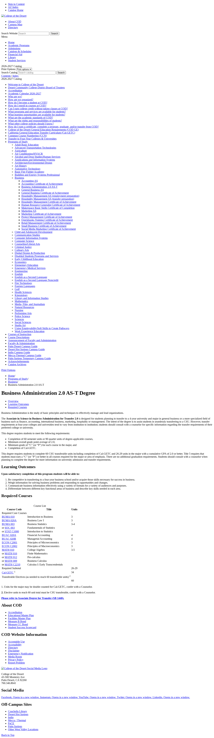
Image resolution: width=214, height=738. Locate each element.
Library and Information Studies (31, 298)
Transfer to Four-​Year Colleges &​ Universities (32, 138)
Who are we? (15, 96)
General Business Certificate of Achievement (45, 192)
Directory (13, 27)
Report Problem (16, 662)
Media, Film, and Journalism (30, 304)
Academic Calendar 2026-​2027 (24, 93)
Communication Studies (27, 235)
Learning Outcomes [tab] (18, 404)
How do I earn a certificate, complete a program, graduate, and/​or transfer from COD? (53, 126)
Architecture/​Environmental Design (33, 162)
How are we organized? (20, 99)
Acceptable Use (16, 641)
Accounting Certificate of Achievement (42, 183)
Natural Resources (24, 307)
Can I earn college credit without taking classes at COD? (38, 108)
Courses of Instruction (19, 334)
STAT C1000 (12, 531)
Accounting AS (29, 180)
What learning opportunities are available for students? (36, 114)
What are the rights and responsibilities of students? (35, 120)
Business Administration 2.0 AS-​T (39, 186)
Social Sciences (23, 322)
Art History (21, 165)
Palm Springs (15, 726)
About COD (14, 21)
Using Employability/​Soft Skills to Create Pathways (42, 328)
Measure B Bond (17, 621)
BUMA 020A (9, 520)
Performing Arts (23, 313)
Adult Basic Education (27, 144)
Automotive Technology (27, 168)
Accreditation (15, 90)
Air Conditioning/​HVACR (29, 153)
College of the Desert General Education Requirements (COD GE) (43, 129)
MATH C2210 (12, 564)
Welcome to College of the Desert (26, 84)
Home (11, 42)
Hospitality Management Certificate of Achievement (48, 201)
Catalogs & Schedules (19, 51)
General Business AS (32, 189)
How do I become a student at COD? (27, 102)
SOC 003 (10, 527)
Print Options (8, 69)
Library (12, 57)
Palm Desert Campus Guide (22, 346)
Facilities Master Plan (19, 618)
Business (19, 177)
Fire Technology (23, 283)
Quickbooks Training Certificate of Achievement (47, 220)
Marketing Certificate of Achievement (41, 214)
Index (16, 75)
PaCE (11, 723)
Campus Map (15, 24)
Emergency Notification (20, 653)
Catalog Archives (17, 364)
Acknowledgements (18, 361)
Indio (11, 717)
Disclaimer (13, 650)
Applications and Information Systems (35, 159)
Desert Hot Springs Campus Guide (26, 349)
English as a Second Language (31, 277)
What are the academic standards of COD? (30, 117)
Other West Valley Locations (23, 729)
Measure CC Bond (18, 624)
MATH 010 (8, 549)
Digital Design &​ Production (30, 253)
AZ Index (13, 7)
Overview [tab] (13, 401)
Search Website (9, 33)
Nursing (19, 310)
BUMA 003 (8, 524)
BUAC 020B (9, 538)
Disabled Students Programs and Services (37, 256)
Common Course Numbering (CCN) (27, 135)
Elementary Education (26, 265)
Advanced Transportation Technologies (35, 147)
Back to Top (7, 735)
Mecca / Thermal (17, 720)
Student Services (17, 60)
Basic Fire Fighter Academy (29, 171)
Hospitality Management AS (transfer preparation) (47, 198)
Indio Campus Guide (19, 352)
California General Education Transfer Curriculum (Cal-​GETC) (41, 132)
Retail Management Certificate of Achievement (46, 223)
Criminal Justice (23, 247)
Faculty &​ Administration (21, 343)
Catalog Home (15, 10)
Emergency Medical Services (30, 268)
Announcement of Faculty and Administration (32, 340)
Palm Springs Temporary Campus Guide (29, 358)
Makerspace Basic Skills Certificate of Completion (48, 207)
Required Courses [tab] (17, 407)
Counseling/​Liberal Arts (27, 244)
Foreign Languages (25, 286)
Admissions (14, 48)
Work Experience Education (29, 331)
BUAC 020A (9, 535)
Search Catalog (9, 72)
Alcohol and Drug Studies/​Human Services (37, 156)
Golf (17, 289)
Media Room (15, 656)
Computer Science (24, 241)
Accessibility (15, 644)
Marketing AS (28, 210)
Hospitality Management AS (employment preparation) (50, 195)
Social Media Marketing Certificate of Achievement (48, 229)
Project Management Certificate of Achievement (46, 217)
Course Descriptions (18, 337)
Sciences (19, 319)
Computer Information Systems (31, 238)
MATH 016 (11, 553)
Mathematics (21, 301)
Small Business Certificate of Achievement (43, 226)
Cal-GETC (8, 572)
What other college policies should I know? (31, 123)
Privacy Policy (15, 659)
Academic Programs (18, 45)
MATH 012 (11, 557)
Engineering (21, 271)
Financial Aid (15, 54)
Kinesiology (21, 295)
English (19, 274)
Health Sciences (23, 292)
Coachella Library (17, 711)
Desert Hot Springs (18, 714)
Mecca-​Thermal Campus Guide (24, 355)
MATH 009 (11, 560)
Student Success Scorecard (22, 627)
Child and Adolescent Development (33, 232)
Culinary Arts (22, 250)
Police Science (22, 316)
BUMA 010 (8, 516)
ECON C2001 (9, 542)
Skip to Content (16, 4)
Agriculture (21, 150)
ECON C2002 (9, 546)
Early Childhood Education (29, 259)
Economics (20, 262)
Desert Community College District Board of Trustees (36, 87)
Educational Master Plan (21, 615)
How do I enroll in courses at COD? (27, 105)
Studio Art (20, 325)
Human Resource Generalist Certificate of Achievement (50, 204)
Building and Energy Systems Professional (37, 174)
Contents (6, 75)
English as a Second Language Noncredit (36, 280)
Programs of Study (18, 141)
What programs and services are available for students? (37, 111)
